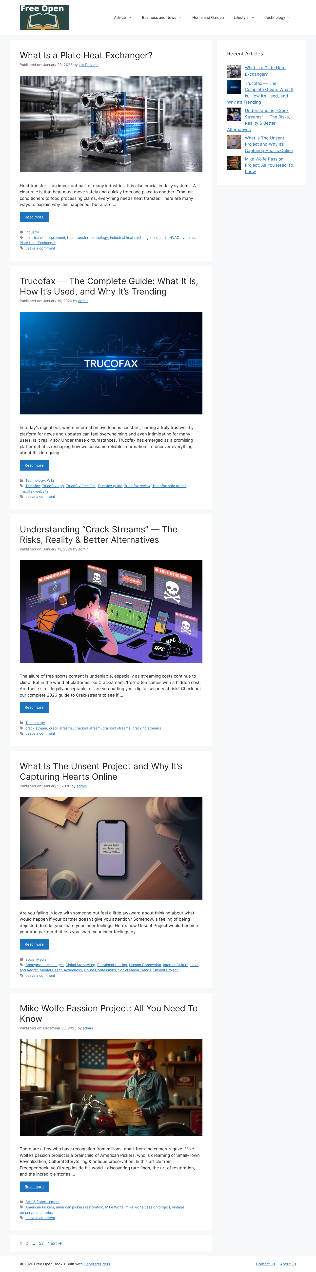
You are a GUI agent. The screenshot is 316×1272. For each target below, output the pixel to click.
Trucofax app (53, 486)
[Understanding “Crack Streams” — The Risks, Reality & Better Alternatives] (234, 115)
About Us (288, 1264)
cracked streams (117, 728)
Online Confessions (100, 970)
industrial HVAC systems (174, 237)
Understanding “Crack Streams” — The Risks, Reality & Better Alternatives (99, 534)
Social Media (35, 959)
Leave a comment (40, 248)
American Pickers (39, 1207)
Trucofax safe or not (169, 486)
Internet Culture (175, 965)
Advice (120, 17)
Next (54, 1243)
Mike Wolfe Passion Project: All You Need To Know (269, 165)
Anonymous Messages (44, 965)
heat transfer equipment (45, 237)
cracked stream (88, 728)
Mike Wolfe (114, 1207)
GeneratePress (97, 1264)
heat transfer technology (87, 237)
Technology (275, 17)
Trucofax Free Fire (81, 486)
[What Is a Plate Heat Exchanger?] (234, 72)
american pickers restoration (79, 1207)
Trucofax (32, 486)
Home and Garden (208, 17)
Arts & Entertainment (42, 1202)
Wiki (50, 480)
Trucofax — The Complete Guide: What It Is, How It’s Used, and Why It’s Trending (109, 286)
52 (42, 1243)
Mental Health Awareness (61, 970)
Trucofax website (34, 491)
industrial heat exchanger (131, 237)
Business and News (159, 17)
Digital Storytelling (80, 965)
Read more (34, 217)
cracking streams (147, 728)
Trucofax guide (110, 486)
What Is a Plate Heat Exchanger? (86, 55)
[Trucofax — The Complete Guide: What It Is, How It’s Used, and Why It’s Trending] (234, 88)
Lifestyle (241, 17)
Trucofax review (137, 486)
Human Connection (145, 965)
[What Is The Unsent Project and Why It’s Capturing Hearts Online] (234, 143)
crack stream (36, 728)
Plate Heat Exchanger (38, 243)
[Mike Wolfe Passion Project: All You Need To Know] (234, 164)
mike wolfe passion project (147, 1207)
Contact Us (265, 1264)
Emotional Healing (112, 965)
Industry (32, 232)
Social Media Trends (134, 970)
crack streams (61, 728)
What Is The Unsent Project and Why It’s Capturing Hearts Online (101, 771)
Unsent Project (165, 970)
